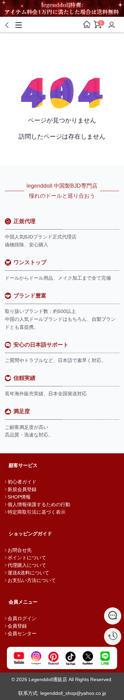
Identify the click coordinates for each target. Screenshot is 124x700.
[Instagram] (36, 658)
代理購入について (27, 565)
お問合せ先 (20, 550)
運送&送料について (28, 572)
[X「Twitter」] (88, 658)
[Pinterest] (53, 658)
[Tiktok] (71, 658)
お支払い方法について (32, 580)
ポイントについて (27, 557)
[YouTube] (19, 658)
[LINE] (105, 658)
